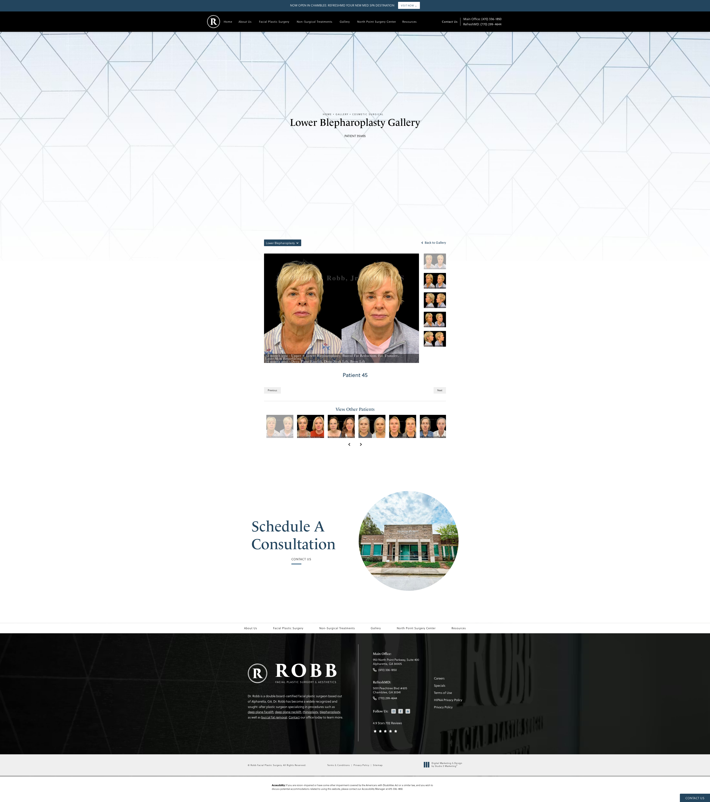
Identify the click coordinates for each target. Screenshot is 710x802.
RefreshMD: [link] (482, 24)
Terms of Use (443, 692)
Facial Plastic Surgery (274, 22)
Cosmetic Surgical (368, 114)
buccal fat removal (274, 717)
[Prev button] (349, 445)
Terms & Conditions (338, 765)
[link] (396, 663)
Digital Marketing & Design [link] (447, 764)
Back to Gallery (435, 242)
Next (439, 390)
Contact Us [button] (694, 798)
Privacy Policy (443, 707)
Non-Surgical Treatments (314, 22)
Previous (272, 390)
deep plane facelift (260, 712)
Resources (409, 22)
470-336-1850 (395, 789)
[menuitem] (393, 711)
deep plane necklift (288, 712)
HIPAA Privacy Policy (448, 700)
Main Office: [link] (482, 19)
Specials (439, 685)
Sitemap (378, 765)
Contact (294, 717)
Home (228, 22)
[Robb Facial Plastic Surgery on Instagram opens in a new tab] (393, 711)
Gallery (345, 22)
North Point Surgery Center (376, 22)
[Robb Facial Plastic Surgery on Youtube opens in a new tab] (407, 711)
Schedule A (293, 535)
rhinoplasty (310, 712)
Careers (439, 678)
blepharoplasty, (330, 712)
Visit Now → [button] (409, 5)
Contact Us (450, 22)
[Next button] (361, 445)
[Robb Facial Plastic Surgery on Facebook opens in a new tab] (400, 711)
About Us (245, 22)
